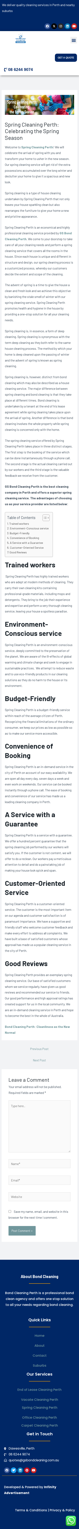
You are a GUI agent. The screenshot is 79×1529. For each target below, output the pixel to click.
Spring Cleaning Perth (37, 147)
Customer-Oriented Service (27, 547)
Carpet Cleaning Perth (39, 1425)
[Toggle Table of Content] (44, 517)
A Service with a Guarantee (26, 542)
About (39, 1345)
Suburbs (39, 1365)
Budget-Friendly (19, 533)
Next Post (39, 1060)
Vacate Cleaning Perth (39, 1399)
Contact (40, 1355)
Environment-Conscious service (29, 528)
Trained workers (19, 523)
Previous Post (39, 1049)
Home (39, 1335)
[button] (73, 40)
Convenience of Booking (24, 538)
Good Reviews (18, 552)
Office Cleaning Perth (39, 1417)
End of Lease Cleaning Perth (39, 1390)
